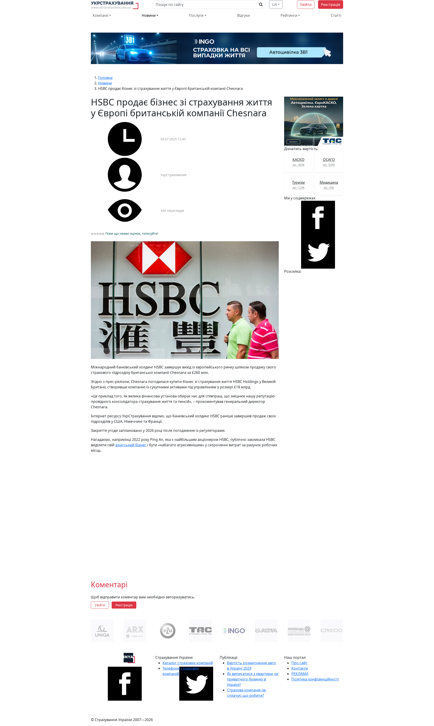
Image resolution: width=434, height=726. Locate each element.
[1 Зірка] (92, 233)
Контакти (299, 668)
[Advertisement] (185, 513)
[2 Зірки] (95, 233)
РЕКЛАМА (299, 673)
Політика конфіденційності (315, 679)
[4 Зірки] (100, 233)
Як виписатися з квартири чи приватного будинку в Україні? (252, 679)
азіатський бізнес (130, 444)
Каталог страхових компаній (188, 662)
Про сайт (299, 662)
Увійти (305, 4)
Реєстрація (330, 4)
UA (274, 4)
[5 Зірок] (103, 233)
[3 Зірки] (97, 233)
